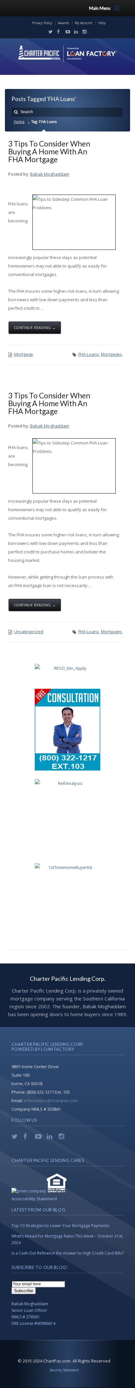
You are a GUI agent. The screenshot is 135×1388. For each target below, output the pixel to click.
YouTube (66, 31)
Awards (63, 23)
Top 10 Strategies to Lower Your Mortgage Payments (60, 1225)
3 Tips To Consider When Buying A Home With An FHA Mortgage (49, 151)
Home (19, 121)
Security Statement (64, 1370)
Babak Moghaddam (49, 174)
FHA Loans (88, 354)
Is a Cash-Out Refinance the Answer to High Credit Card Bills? (67, 1253)
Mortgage (23, 354)
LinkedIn (74, 31)
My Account (83, 23)
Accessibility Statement (34, 1199)
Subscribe (23, 1290)
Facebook (57, 31)
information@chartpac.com (51, 1100)
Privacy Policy (42, 23)
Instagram (63, 1136)
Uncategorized (28, 631)
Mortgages (111, 354)
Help (102, 23)
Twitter (49, 31)
